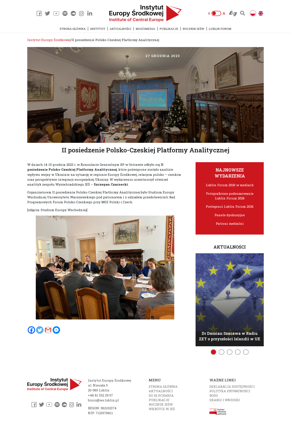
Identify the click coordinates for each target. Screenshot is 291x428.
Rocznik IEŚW (193, 29)
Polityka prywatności (229, 391)
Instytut (97, 29)
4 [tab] (238, 352)
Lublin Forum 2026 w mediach (230, 185)
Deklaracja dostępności (232, 386)
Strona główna (73, 29)
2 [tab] (222, 352)
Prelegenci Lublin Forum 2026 (230, 206)
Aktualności (120, 29)
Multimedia (145, 29)
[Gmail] (48, 330)
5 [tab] (246, 352)
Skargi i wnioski (224, 400)
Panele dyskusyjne (230, 215)
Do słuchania (161, 395)
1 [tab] (213, 352)
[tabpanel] (230, 299)
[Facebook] (31, 330)
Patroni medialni (230, 223)
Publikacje (169, 29)
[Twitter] (39, 330)
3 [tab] (230, 352)
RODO (213, 395)
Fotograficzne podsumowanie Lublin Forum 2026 (230, 195)
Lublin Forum (220, 29)
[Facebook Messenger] (56, 330)
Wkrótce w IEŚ (162, 409)
